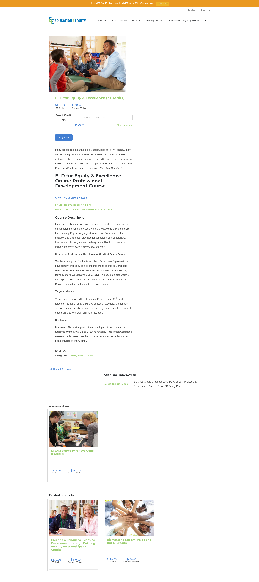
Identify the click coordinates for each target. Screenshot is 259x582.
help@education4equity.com (199, 10)
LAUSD (90, 355)
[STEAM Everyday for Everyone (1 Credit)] (73, 429)
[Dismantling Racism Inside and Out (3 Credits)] (129, 518)
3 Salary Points (76, 355)
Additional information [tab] (60, 369)
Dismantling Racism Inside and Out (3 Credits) (129, 541)
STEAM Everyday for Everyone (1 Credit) (72, 452)
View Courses (162, 3)
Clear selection (125, 125)
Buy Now (64, 137)
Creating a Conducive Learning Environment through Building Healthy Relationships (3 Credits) (73, 544)
